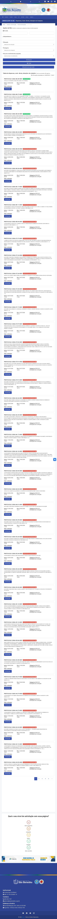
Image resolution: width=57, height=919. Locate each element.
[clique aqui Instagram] (34, 913)
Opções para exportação (28, 67)
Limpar (29, 63)
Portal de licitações (22, 24)
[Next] (52, 778)
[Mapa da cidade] (28, 868)
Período (6, 30)
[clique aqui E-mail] (23, 913)
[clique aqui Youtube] (30, 913)
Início (4, 24)
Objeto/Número (7, 36)
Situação (6, 42)
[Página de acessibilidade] (30, 1)
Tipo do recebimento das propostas (12, 53)
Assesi (23, 917)
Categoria (6, 47)
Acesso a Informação (11, 24)
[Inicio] (3, 17)
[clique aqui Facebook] (26, 913)
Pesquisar (29, 59)
